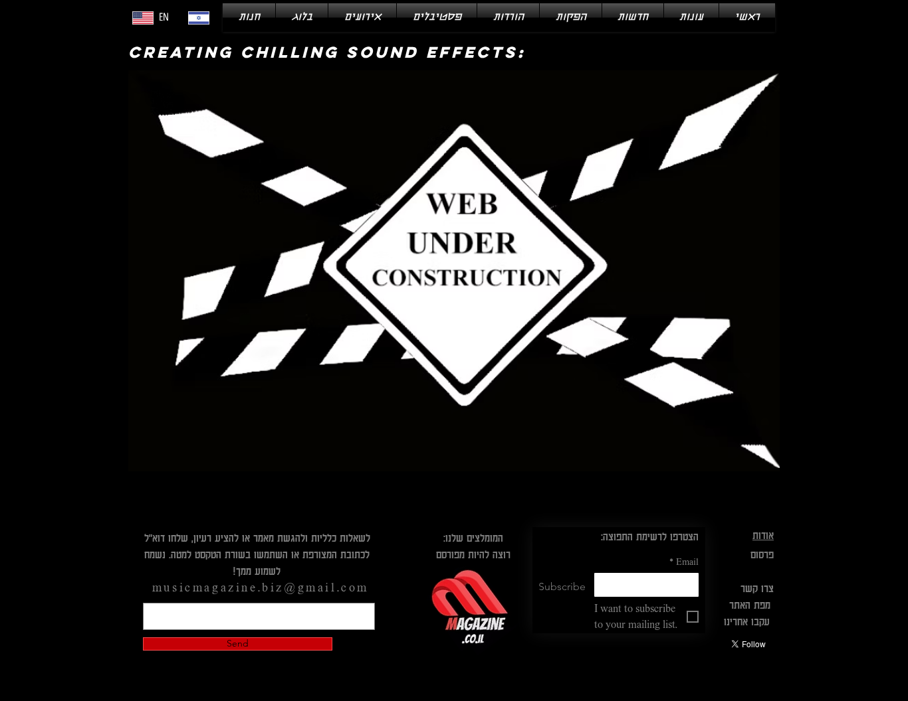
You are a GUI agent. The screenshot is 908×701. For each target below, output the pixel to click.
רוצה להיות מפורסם (473, 554)
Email (684, 561)
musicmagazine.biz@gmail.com (260, 587)
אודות (763, 535)
